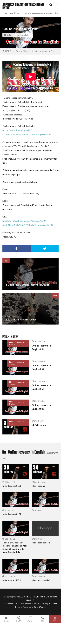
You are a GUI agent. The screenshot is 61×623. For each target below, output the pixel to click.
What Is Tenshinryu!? (12, 13)
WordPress (40, 607)
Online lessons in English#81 (41, 407)
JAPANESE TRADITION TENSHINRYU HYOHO (23, 6)
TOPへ (55, 621)
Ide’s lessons (39, 424)
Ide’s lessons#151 (11, 580)
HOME (8, 51)
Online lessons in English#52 (41, 367)
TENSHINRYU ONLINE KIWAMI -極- (41, 13)
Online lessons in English (17, 35)
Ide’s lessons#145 (41, 580)
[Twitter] (45, 248)
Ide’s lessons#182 (11, 514)
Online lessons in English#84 (41, 347)
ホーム (6, 621)
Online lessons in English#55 (41, 387)
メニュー (30, 621)
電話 (42, 621)
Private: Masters (23, 51)
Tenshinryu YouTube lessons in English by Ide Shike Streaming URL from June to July (14, 547)
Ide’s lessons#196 (11, 486)
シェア (18, 621)
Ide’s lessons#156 (41, 542)
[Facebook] (16, 248)
